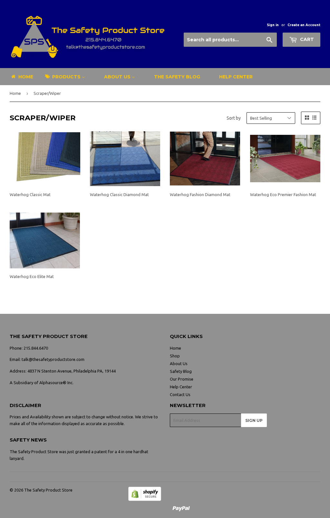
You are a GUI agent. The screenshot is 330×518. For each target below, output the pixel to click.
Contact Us (180, 394)
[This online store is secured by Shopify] (144, 499)
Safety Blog (181, 371)
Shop (175, 356)
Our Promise (181, 379)
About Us (179, 363)
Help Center (181, 386)
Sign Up (254, 420)
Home (15, 93)
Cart (306, 39)
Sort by (234, 118)
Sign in (273, 25)
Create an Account (303, 25)
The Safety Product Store (48, 490)
